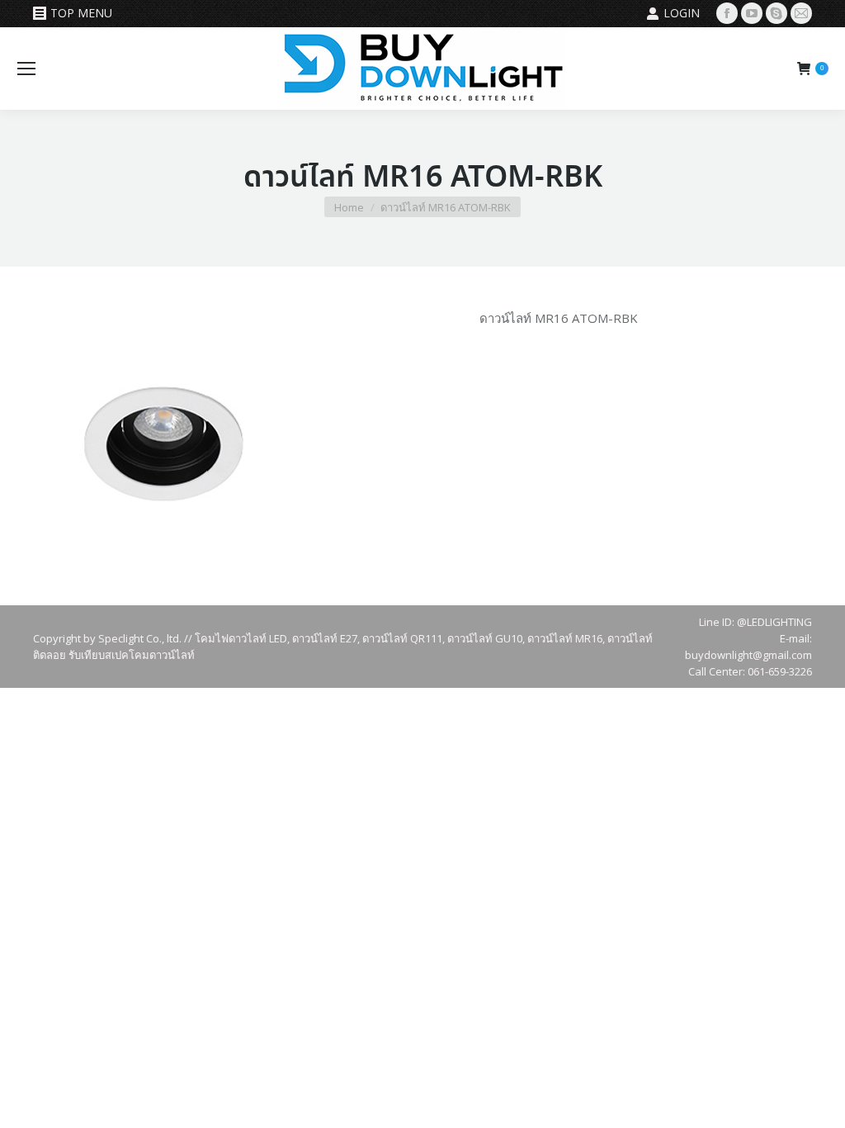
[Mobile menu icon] (26, 68)
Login (681, 13)
